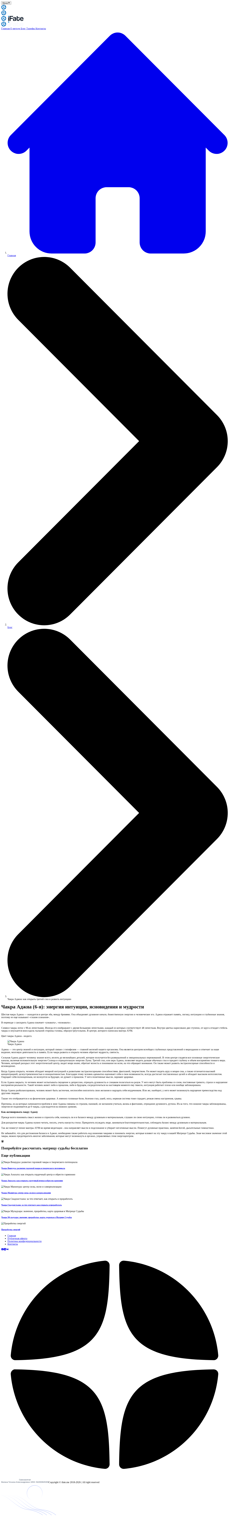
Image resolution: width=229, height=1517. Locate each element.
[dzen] (114, 1477)
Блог (23, 28)
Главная (5, 28)
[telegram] (5, 1249)
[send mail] (2, 1249)
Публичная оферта (17, 1238)
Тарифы (31, 28)
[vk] (7, 1249)
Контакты (41, 28)
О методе (15, 28)
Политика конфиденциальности (24, 1241)
